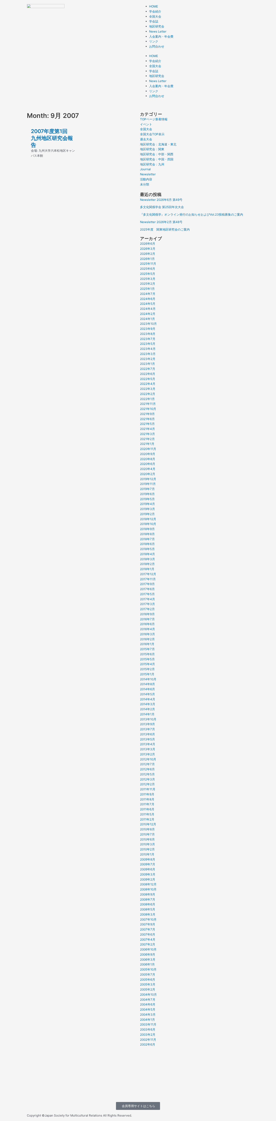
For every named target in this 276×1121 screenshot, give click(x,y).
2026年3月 (147, 249)
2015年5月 (147, 659)
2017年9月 (147, 584)
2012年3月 (147, 779)
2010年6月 (147, 839)
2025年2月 (147, 284)
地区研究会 (156, 26)
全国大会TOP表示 (152, 134)
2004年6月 (147, 1004)
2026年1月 (147, 259)
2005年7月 (147, 974)
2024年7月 (147, 294)
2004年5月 (147, 1009)
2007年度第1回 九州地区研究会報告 (52, 138)
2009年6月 (147, 869)
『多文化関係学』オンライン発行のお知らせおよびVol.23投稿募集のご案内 (191, 214)
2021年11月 (148, 404)
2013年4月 (147, 744)
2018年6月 (147, 544)
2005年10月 (148, 969)
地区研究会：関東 (152, 149)
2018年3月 (147, 559)
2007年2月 (147, 944)
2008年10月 (148, 889)
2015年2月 (147, 669)
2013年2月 (147, 754)
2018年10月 (148, 524)
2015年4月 (147, 664)
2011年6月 (147, 809)
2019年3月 (147, 509)
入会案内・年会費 (161, 36)
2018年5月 (147, 549)
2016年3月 (147, 634)
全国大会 (155, 16)
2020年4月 (147, 469)
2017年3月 (147, 604)
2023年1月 (147, 364)
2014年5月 (147, 694)
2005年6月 (147, 979)
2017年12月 (148, 574)
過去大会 (146, 139)
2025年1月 (147, 289)
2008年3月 (147, 914)
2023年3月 (148, 354)
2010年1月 (147, 854)
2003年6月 (147, 1029)
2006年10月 (148, 949)
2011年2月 (147, 819)
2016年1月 (147, 644)
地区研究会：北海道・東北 (158, 144)
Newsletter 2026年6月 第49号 (161, 200)
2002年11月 (148, 1040)
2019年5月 (147, 499)
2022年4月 (147, 384)
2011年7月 (147, 804)
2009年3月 (147, 874)
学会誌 (153, 21)
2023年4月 (148, 349)
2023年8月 (147, 334)
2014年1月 (147, 714)
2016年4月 (147, 629)
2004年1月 (147, 1019)
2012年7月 (147, 764)
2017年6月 (147, 589)
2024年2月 (147, 314)
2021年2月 (147, 439)
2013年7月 (147, 729)
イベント (146, 124)
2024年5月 (147, 304)
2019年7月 (147, 489)
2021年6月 (147, 419)
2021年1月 (147, 444)
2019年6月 (147, 494)
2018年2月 (147, 564)
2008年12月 (148, 884)
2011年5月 (147, 814)
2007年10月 (148, 919)
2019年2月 (147, 514)
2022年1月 (147, 399)
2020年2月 (147, 474)
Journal (145, 169)
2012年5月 (147, 774)
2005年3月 (147, 984)
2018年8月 (147, 534)
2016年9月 (147, 614)
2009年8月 (147, 859)
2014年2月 (147, 709)
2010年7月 (147, 834)
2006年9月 (147, 954)
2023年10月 (148, 324)
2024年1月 (147, 319)
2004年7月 (147, 999)
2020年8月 (147, 459)
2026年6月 (147, 244)
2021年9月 (147, 414)
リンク (153, 41)
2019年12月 (148, 479)
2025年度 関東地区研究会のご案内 (165, 229)
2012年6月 (147, 769)
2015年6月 (147, 654)
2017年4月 (147, 599)
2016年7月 (147, 619)
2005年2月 (147, 989)
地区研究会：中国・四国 (156, 159)
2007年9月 (147, 924)
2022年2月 (147, 394)
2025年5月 (147, 274)
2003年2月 (147, 1034)
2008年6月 (147, 904)
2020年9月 (147, 454)
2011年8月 (147, 799)
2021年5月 (147, 424)
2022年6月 (147, 374)
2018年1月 (147, 569)
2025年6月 (147, 269)
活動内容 (146, 179)
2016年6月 (147, 624)
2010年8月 (147, 829)
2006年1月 (147, 964)
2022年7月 (147, 369)
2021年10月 (148, 409)
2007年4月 (147, 939)
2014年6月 (147, 689)
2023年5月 (147, 344)
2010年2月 (147, 849)
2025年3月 (147, 279)
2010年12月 (148, 824)
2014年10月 (148, 679)
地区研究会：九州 (152, 164)
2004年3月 (148, 1014)
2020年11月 (148, 449)
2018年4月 (147, 554)
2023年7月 (147, 339)
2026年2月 (147, 254)
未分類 (144, 184)
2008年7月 (147, 899)
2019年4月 (147, 504)
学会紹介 (155, 11)
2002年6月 (147, 1044)
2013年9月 (147, 724)
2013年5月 (147, 739)
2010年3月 (147, 844)
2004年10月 (148, 994)
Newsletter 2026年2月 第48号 (161, 222)
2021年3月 (147, 434)
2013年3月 (147, 749)
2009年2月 (147, 879)
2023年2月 (147, 359)
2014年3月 (147, 704)
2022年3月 (147, 389)
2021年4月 (147, 429)
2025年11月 (148, 264)
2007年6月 (147, 934)
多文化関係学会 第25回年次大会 (162, 207)
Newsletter (148, 174)
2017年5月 (147, 594)
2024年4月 (148, 309)
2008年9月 (147, 894)
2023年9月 (147, 329)
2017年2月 (147, 609)
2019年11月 (148, 484)
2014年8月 (147, 684)
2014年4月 (147, 699)
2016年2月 (147, 639)
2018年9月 (147, 529)
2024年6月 (147, 299)
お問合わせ (156, 46)
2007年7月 (147, 929)
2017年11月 (148, 579)
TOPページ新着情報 (153, 119)
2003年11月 (148, 1024)
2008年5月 (147, 909)
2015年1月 (147, 674)
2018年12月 (148, 519)
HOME (153, 6)
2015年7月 (147, 649)
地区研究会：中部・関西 (156, 154)
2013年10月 (148, 719)
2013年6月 (147, 734)
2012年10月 (148, 759)
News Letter (157, 31)
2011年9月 (147, 794)
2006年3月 (147, 959)
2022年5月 (147, 379)
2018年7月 (147, 539)
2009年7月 (147, 864)
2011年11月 (147, 789)
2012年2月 (147, 784)
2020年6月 (147, 464)
